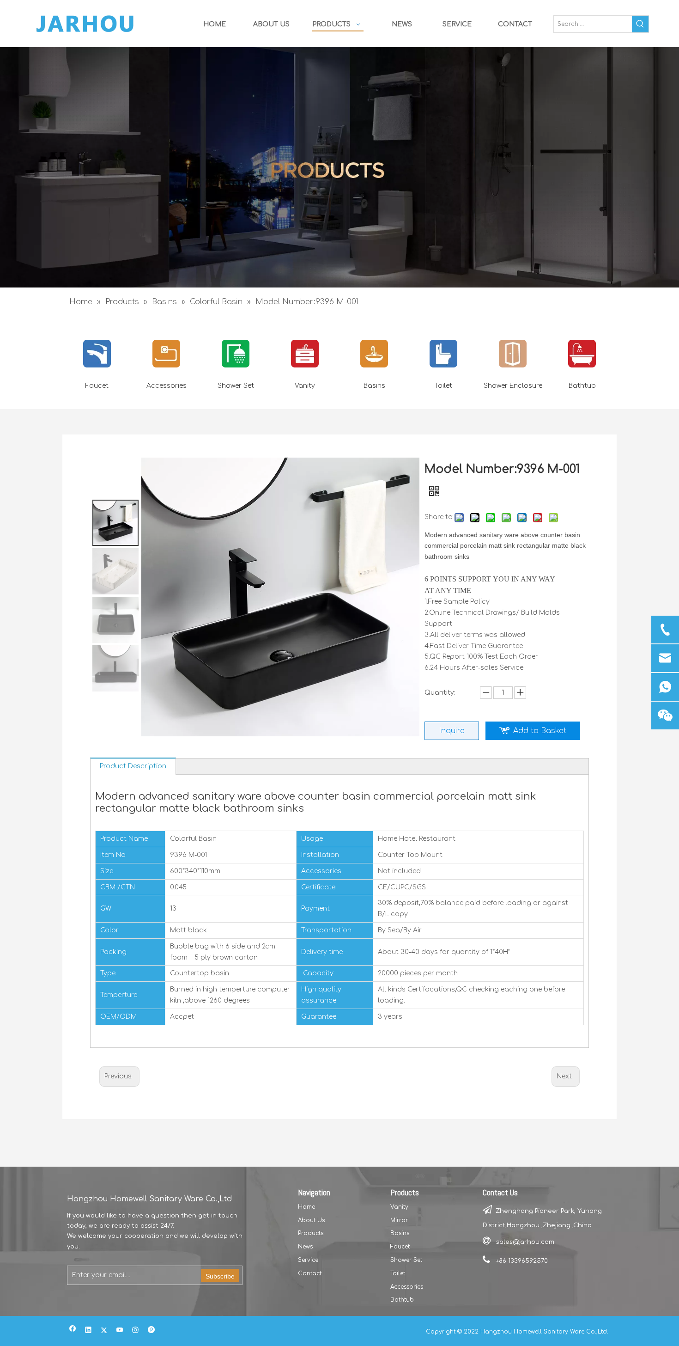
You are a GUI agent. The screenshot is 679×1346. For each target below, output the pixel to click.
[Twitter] (104, 1331)
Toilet (443, 385)
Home (306, 1207)
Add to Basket (539, 731)
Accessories (166, 385)
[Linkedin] (88, 1331)
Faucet (97, 385)
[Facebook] (73, 1331)
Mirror (399, 1220)
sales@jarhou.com (525, 1242)
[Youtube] (120, 1331)
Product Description (133, 766)
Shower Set (236, 385)
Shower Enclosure (513, 385)
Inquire (452, 731)
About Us (311, 1220)
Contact (309, 1273)
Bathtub (582, 385)
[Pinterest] (151, 1331)
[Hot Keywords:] (640, 24)
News (305, 1246)
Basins (374, 385)
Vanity (305, 385)
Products (310, 1233)
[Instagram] (135, 1331)
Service (308, 1260)
